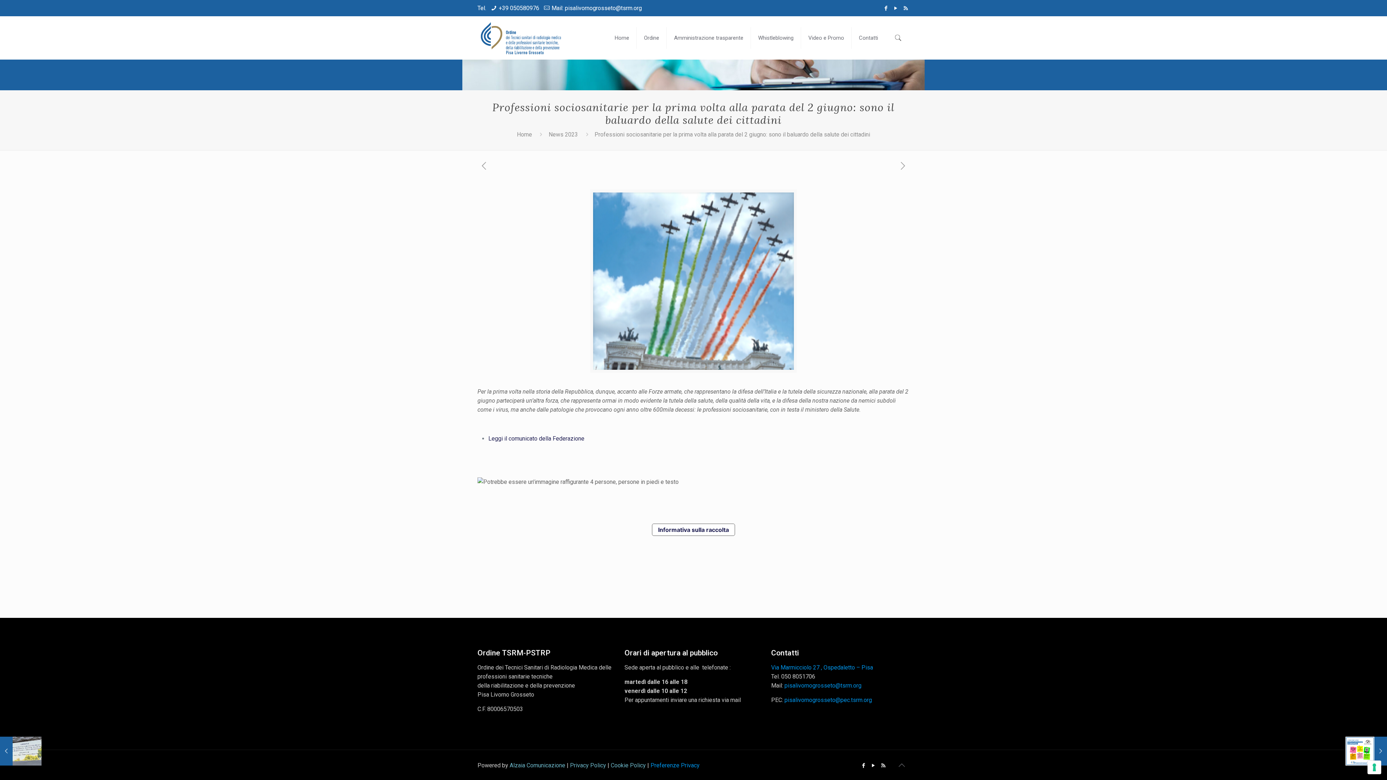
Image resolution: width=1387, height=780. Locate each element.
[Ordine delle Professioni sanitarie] (522, 38)
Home (524, 134)
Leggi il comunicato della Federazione (536, 438)
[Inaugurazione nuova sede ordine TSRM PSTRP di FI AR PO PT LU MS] (21, 751)
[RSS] (905, 8)
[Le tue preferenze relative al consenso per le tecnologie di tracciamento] (1374, 767)
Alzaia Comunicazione (537, 765)
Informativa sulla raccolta (693, 529)
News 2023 (563, 134)
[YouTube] (896, 8)
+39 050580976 (519, 8)
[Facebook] (886, 8)
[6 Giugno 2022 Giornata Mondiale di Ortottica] (1366, 751)
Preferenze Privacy (675, 765)
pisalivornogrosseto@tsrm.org (823, 685)
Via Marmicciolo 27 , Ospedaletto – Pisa (822, 667)
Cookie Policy (628, 765)
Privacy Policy (588, 765)
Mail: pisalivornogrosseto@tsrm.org (597, 8)
